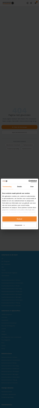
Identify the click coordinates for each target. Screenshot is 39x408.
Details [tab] (19, 186)
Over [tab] (32, 186)
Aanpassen (18, 225)
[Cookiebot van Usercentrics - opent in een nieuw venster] (28, 181)
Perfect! (19, 219)
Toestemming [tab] (6, 186)
